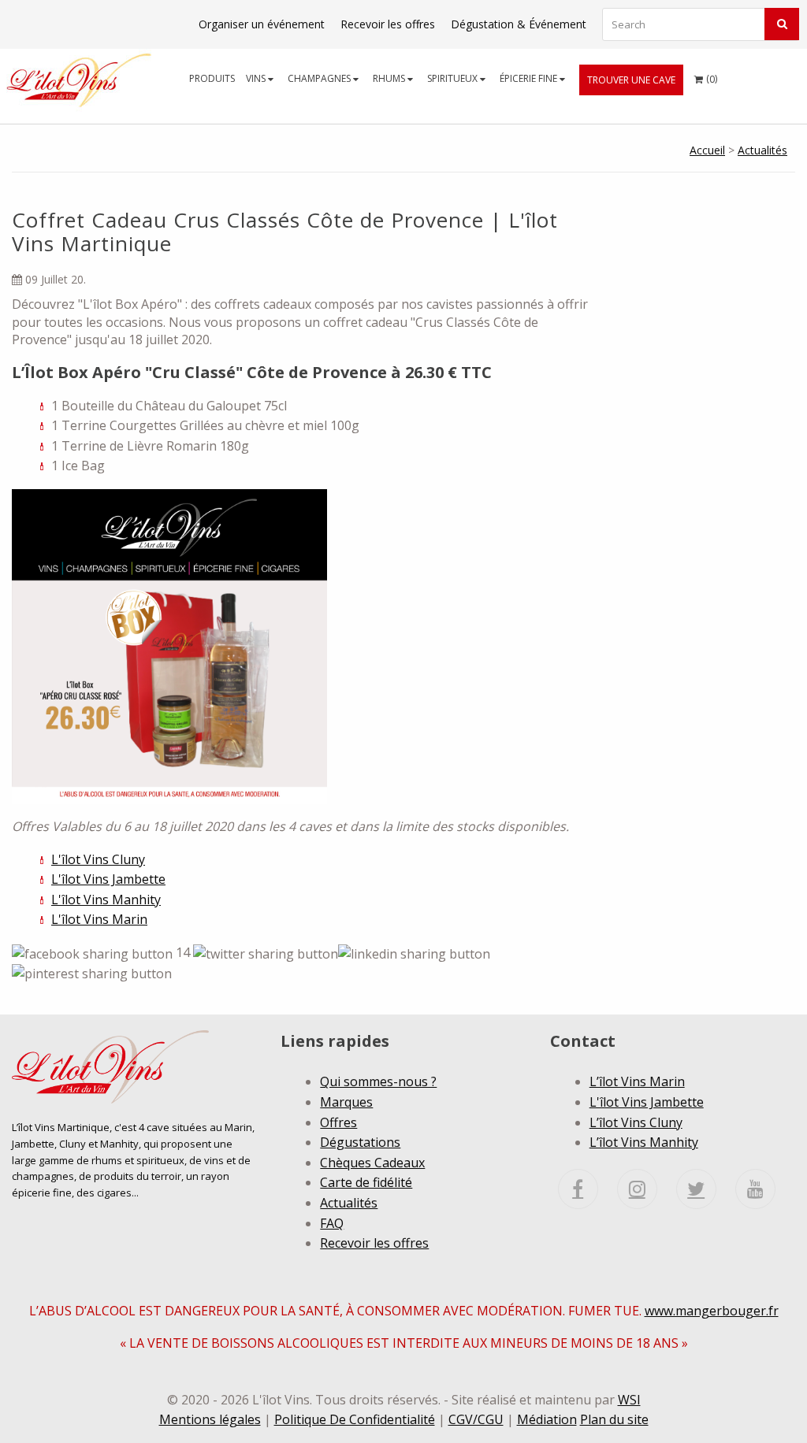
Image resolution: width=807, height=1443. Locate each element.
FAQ (332, 1223)
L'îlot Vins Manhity (106, 899)
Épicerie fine (530, 78)
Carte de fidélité (366, 1182)
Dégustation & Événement (518, 24)
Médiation (547, 1419)
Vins (257, 78)
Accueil (707, 150)
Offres (338, 1122)
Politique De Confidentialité (354, 1419)
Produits (212, 78)
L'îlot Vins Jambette (108, 879)
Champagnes (320, 78)
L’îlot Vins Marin (637, 1081)
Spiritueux (453, 78)
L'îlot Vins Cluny (98, 859)
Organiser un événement (262, 24)
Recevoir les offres (387, 24)
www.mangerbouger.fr (712, 1310)
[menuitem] (212, 78)
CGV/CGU (476, 1419)
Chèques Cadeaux (372, 1162)
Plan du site (614, 1419)
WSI (629, 1399)
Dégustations (360, 1142)
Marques (346, 1102)
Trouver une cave (631, 80)
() (705, 78)
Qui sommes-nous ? (378, 1081)
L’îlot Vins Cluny (635, 1122)
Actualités (762, 150)
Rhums (390, 78)
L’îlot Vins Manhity (643, 1142)
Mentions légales (210, 1419)
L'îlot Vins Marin (99, 919)
